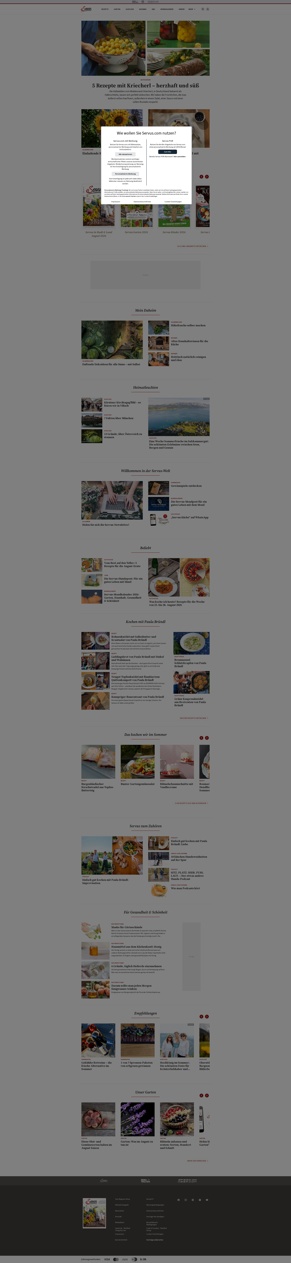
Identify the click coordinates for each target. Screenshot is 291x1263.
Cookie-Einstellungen (173, 201)
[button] (167, 152)
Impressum (115, 201)
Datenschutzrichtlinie (142, 201)
